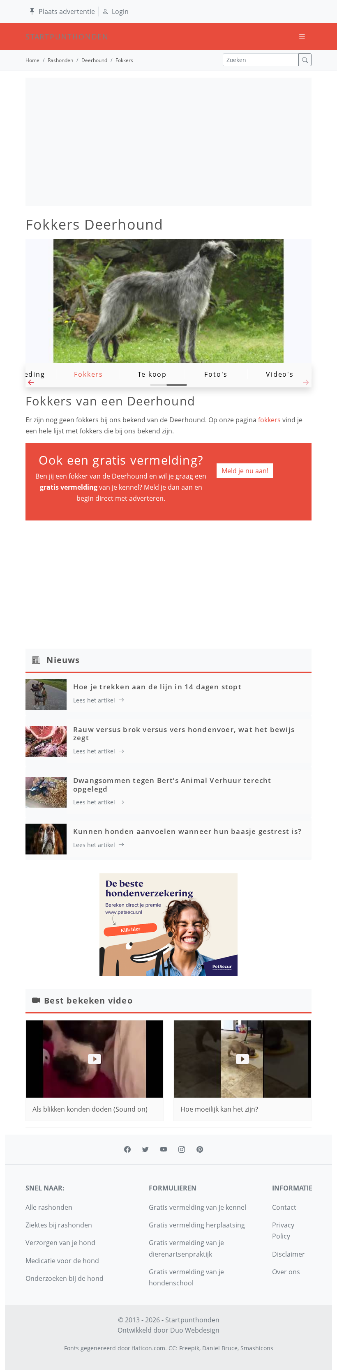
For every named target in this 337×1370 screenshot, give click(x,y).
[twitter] (145, 1149)
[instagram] (181, 1149)
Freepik (189, 1348)
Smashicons (256, 1348)
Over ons (286, 1271)
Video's (280, 374)
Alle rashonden (48, 1207)
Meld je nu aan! (245, 470)
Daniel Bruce (220, 1348)
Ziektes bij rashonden (58, 1225)
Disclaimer (288, 1254)
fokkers (270, 419)
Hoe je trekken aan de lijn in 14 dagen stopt (157, 686)
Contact (284, 1207)
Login (120, 11)
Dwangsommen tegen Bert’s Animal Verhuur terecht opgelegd (172, 784)
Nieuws (63, 659)
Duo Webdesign (194, 1330)
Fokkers (88, 374)
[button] (31, 384)
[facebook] (127, 1149)
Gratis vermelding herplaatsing (197, 1225)
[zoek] (305, 59)
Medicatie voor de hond (62, 1260)
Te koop (152, 374)
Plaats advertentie (67, 11)
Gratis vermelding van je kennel (197, 1207)
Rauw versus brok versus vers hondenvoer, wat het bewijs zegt (184, 733)
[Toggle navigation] (302, 36)
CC (172, 1348)
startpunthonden (32, 36)
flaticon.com (148, 1348)
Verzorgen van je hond (60, 1242)
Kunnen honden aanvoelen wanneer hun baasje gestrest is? (187, 831)
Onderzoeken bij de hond (64, 1278)
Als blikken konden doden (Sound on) (90, 1109)
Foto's (216, 374)
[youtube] (163, 1149)
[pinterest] (199, 1149)
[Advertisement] (168, 141)
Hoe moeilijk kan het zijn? (219, 1109)
